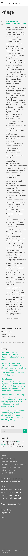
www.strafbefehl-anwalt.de (11, 490)
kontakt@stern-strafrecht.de (12, 479)
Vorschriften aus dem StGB (11, 504)
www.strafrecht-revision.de (11, 498)
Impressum (5, 513)
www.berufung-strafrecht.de (12, 495)
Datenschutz (6, 510)
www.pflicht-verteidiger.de (11, 492)
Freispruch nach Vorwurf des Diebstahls (16, 22)
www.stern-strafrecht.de (10, 482)
